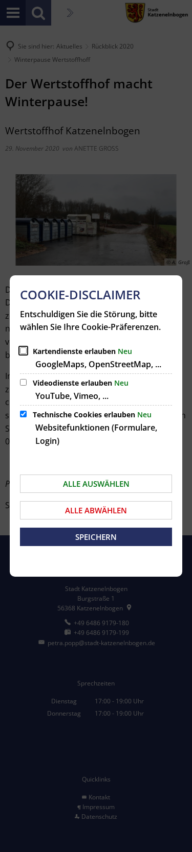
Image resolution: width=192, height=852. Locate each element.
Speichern (96, 537)
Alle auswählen (96, 484)
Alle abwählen (96, 510)
